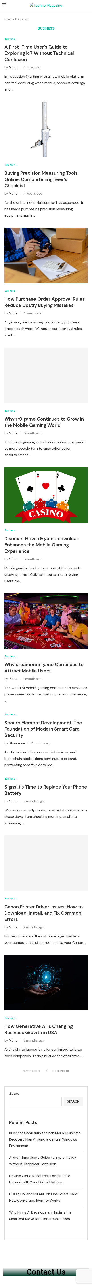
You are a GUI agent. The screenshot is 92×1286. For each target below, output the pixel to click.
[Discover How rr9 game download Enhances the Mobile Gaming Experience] (46, 495)
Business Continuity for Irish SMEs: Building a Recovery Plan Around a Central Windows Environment (45, 1139)
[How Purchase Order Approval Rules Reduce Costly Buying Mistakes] (46, 255)
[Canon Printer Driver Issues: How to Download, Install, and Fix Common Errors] (46, 863)
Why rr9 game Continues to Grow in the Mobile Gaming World (44, 422)
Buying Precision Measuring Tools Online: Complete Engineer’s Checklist (41, 179)
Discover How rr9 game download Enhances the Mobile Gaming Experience (41, 545)
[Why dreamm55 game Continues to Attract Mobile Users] (46, 621)
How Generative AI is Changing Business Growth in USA (38, 1029)
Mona (13, 67)
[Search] (87, 5)
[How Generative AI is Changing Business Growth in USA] (46, 982)
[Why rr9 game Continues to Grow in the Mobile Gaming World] (46, 375)
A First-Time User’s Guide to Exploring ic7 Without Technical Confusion (39, 53)
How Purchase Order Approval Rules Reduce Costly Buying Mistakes (44, 302)
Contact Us (46, 1272)
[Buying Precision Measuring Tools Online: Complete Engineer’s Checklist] (46, 129)
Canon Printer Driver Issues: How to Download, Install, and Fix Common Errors (43, 913)
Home (8, 19)
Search (15, 1093)
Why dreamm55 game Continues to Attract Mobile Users (44, 667)
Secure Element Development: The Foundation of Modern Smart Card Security (43, 729)
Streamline (17, 743)
